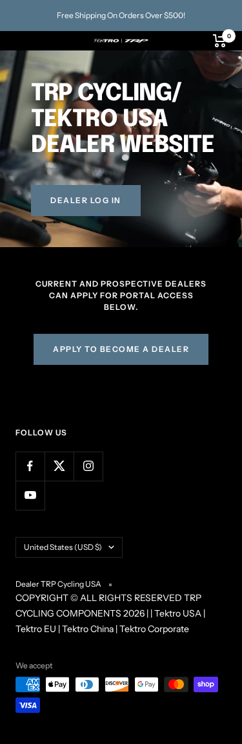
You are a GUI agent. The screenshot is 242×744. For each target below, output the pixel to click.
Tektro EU (35, 629)
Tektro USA (177, 613)
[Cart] (220, 40)
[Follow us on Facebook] (30, 466)
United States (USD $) (63, 547)
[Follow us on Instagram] (88, 466)
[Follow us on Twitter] (59, 466)
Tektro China (88, 629)
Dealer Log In (85, 200)
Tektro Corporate (154, 629)
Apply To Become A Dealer (121, 349)
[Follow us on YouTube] (30, 495)
